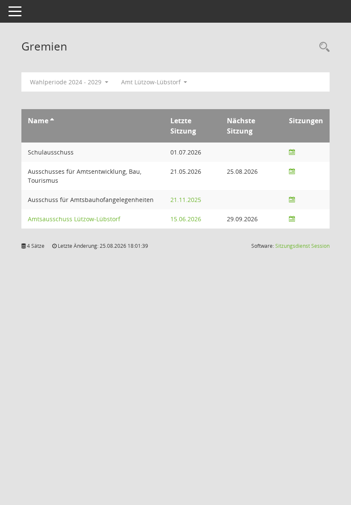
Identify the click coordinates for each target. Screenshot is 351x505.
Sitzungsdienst (302, 246)
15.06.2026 (185, 219)
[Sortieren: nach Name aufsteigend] (52, 120)
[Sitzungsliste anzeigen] (292, 152)
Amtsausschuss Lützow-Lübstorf (74, 219)
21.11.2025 (185, 200)
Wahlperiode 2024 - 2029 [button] (66, 82)
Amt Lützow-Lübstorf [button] (151, 82)
